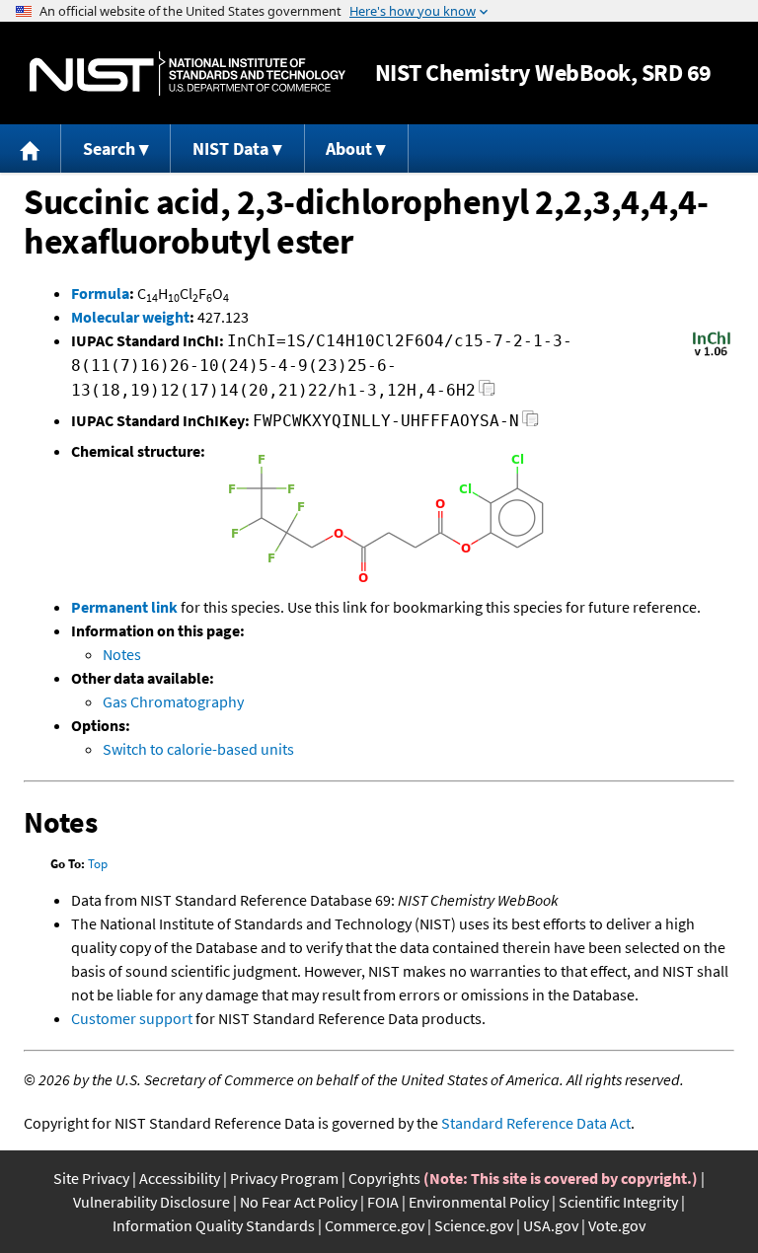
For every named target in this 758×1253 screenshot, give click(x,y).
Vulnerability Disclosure (151, 1202)
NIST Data (230, 148)
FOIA (383, 1202)
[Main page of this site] (30, 148)
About (349, 148)
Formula (100, 293)
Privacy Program (284, 1178)
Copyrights (384, 1178)
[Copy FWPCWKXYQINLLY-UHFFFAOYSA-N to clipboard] (530, 423)
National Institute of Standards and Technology (187, 73)
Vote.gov (616, 1225)
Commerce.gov (374, 1225)
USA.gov (550, 1225)
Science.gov (473, 1225)
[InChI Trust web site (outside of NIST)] (711, 354)
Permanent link (124, 607)
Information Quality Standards (214, 1225)
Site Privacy (91, 1178)
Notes (122, 654)
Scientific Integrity (618, 1202)
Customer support (131, 1018)
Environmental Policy (479, 1202)
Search (109, 148)
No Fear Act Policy (298, 1202)
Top (98, 863)
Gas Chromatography (173, 701)
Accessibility (179, 1178)
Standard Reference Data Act (536, 1123)
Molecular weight (130, 317)
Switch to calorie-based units (198, 749)
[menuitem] (30, 148)
